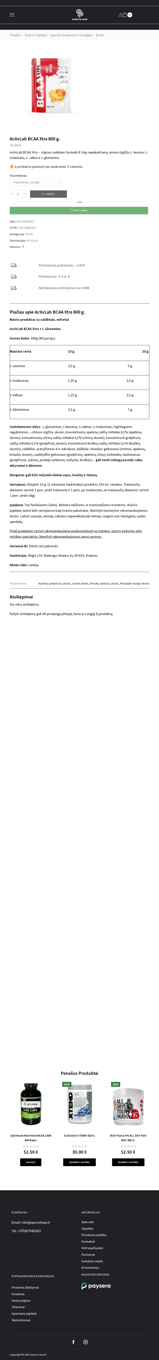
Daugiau (30, 1162)
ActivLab (32, 240)
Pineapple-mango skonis (134, 583)
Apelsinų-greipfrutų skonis (54, 583)
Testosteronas (21, 1320)
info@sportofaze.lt (36, 1222)
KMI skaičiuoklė (92, 1248)
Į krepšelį (50, 194)
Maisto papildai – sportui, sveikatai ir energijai (58, 35)
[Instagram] (85, 1342)
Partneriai (88, 1254)
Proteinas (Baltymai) (25, 1287)
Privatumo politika (93, 1235)
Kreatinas (18, 1294)
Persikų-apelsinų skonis (104, 583)
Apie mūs (87, 1222)
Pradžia (15, 35)
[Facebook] (22, 247)
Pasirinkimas (18, 175)
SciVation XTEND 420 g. (79, 1135)
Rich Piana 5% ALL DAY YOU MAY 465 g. (128, 1137)
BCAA (100, 35)
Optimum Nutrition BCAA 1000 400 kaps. (30, 1137)
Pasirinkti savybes (79, 1162)
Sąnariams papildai (24, 1313)
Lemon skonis (80, 583)
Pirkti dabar (80, 210)
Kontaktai (88, 1241)
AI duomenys (90, 1267)
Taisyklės (87, 1228)
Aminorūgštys (21, 1300)
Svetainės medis (92, 1261)
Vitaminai (18, 1307)
